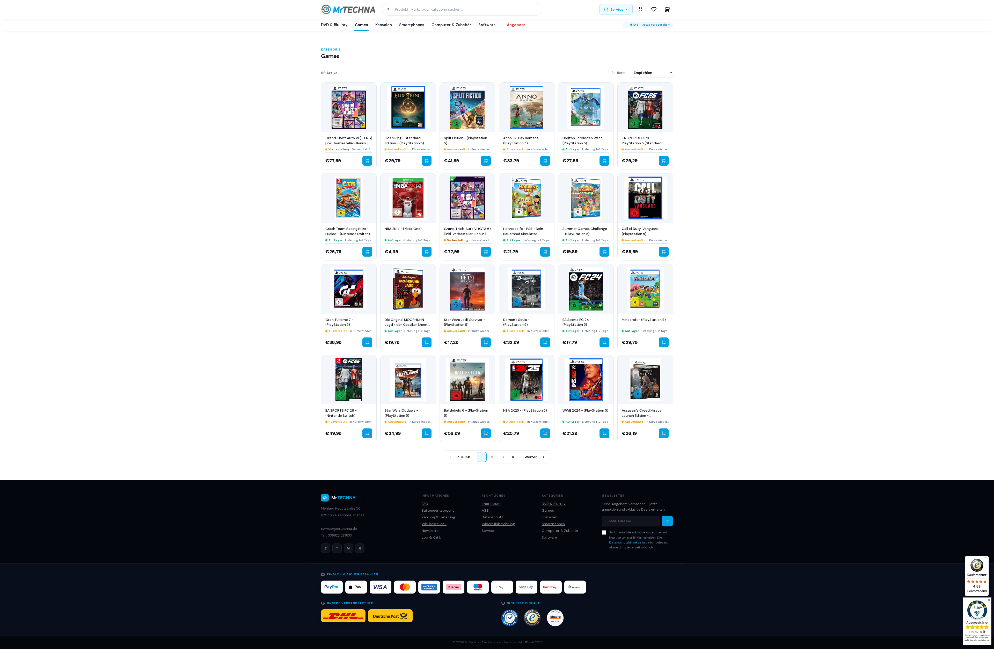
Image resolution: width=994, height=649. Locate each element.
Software (486, 25)
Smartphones (411, 25)
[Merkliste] (654, 9)
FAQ (425, 504)
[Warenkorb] (667, 9)
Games (361, 25)
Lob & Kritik (431, 537)
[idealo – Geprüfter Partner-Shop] (555, 617)
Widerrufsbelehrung (498, 524)
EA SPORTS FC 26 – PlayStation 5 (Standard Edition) (642, 143)
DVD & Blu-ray (334, 25)
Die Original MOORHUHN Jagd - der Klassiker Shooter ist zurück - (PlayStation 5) (408, 325)
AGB (485, 510)
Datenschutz (492, 517)
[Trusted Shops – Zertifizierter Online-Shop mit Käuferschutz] (532, 617)
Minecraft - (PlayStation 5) (644, 320)
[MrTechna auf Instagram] (348, 548)
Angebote (516, 25)
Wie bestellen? (434, 524)
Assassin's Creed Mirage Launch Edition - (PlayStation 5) (642, 415)
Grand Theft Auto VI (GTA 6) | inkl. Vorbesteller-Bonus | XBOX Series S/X (467, 234)
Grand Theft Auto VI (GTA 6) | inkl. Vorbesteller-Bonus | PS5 (348, 143)
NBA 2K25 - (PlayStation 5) (525, 410)
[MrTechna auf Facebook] (325, 548)
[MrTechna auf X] (359, 548)
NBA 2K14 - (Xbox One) (403, 229)
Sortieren (618, 72)
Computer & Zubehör (451, 25)
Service (616, 9)
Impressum (491, 504)
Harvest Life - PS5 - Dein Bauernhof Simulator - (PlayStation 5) (523, 234)
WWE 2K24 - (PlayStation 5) (585, 410)
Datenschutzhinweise (625, 542)
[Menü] (986, 559)
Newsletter (431, 530)
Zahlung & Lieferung (438, 517)
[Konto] (640, 9)
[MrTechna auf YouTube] (337, 548)
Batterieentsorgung (438, 510)
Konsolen (383, 25)
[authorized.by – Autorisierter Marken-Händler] (509, 617)
